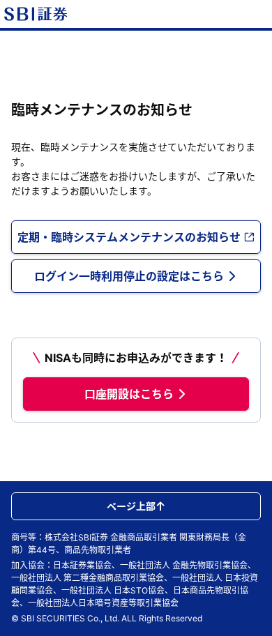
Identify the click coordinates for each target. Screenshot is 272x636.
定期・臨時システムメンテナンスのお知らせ (129, 237)
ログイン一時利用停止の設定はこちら (129, 276)
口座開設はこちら (129, 394)
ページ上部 (131, 506)
